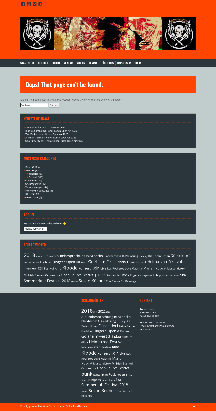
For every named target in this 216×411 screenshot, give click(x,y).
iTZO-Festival (45, 268)
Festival (33, 177)
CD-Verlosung (129, 256)
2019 (38, 256)
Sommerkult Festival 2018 (47, 280)
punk (100, 274)
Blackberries (112, 256)
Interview (30, 268)
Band (89, 256)
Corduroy (143, 256)
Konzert (84, 268)
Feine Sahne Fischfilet (38, 262)
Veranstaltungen (34, 187)
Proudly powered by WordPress (37, 406)
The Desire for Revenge (121, 281)
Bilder (56, 63)
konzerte (33, 173)
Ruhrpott (158, 275)
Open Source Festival (77, 275)
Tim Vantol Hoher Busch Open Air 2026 (46, 134)
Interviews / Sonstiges (37, 190)
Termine (94, 63)
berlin (98, 256)
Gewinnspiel (31, 197)
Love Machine (134, 268)
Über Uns (108, 63)
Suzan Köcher (92, 281)
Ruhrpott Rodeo (172, 275)
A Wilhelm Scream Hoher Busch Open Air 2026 (50, 137)
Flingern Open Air (66, 262)
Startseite (27, 63)
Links (138, 63)
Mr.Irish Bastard (34, 275)
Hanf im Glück (138, 262)
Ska (183, 275)
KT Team (30, 194)
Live (103, 268)
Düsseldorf (180, 255)
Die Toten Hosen (159, 256)
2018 (29, 255)
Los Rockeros (115, 268)
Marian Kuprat (155, 268)
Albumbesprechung (69, 256)
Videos (81, 63)
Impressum (124, 63)
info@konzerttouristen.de (160, 325)
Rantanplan (113, 275)
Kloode (70, 267)
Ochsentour (52, 275)
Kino (58, 268)
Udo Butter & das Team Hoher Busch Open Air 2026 (54, 141)
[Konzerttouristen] (108, 33)
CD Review (31, 180)
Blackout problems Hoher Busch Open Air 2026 (51, 130)
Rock (125, 275)
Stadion (74, 281)
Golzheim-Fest (101, 261)
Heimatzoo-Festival (164, 261)
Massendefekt (176, 268)
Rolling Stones (146, 275)
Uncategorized (33, 183)
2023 (51, 256)
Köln (96, 268)
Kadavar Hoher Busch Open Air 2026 (45, 127)
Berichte (29, 170)
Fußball (84, 262)
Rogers (134, 275)
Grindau (121, 262)
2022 (44, 256)
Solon (69, 406)
